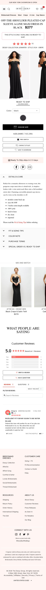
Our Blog (28, 520)
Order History (7, 508)
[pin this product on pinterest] (23, 167)
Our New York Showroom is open (23, 2)
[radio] (14, 43)
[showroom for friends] (37, 9)
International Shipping (10, 512)
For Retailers (29, 516)
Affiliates (17, 575)
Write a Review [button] (24, 372)
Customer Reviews (31, 504)
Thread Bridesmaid (10, 487)
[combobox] (24, 110)
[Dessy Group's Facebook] (21, 534)
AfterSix (5, 467)
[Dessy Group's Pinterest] (29, 534)
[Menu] (4, 9)
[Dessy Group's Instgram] (17, 534)
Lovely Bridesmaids (10, 479)
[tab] (23, 102)
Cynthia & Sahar (8, 475)
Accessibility (8, 575)
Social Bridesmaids (9, 483)
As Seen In (28, 512)
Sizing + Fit (29, 461)
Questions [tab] (22, 384)
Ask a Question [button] (24, 378)
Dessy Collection (9, 463)
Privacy (32, 575)
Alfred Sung (7, 471)
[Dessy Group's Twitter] (25, 534)
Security (25, 575)
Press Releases (30, 508)
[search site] (8, 9)
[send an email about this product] (29, 167)
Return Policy (7, 504)
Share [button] (10, 434)
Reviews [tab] (7, 384)
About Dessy (29, 500)
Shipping (6, 500)
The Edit (6, 516)
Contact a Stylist (31, 469)
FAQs (26, 473)
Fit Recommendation (32, 465)
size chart (18, 133)
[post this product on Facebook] (16, 167)
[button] (15, 75)
